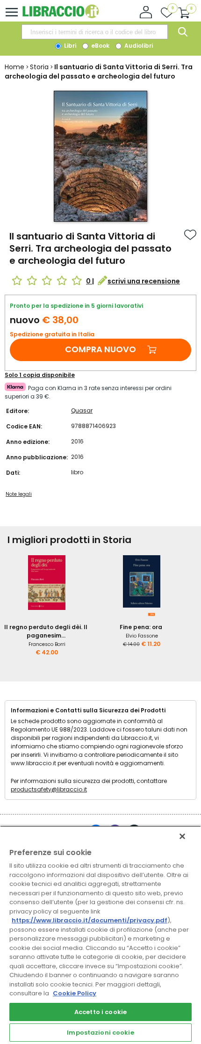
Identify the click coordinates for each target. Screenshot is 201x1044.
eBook (99, 46)
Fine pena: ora (141, 627)
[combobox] (94, 31)
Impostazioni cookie (100, 1032)
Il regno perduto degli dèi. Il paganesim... (45, 631)
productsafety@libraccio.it (49, 789)
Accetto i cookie (100, 1012)
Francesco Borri (47, 644)
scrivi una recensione (144, 281)
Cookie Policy (74, 993)
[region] (100, 935)
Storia (39, 67)
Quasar (82, 410)
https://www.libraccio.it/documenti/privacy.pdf (89, 920)
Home (14, 67)
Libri (69, 46)
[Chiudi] (182, 836)
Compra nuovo (100, 349)
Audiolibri (138, 46)
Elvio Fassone (142, 635)
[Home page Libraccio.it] (60, 16)
